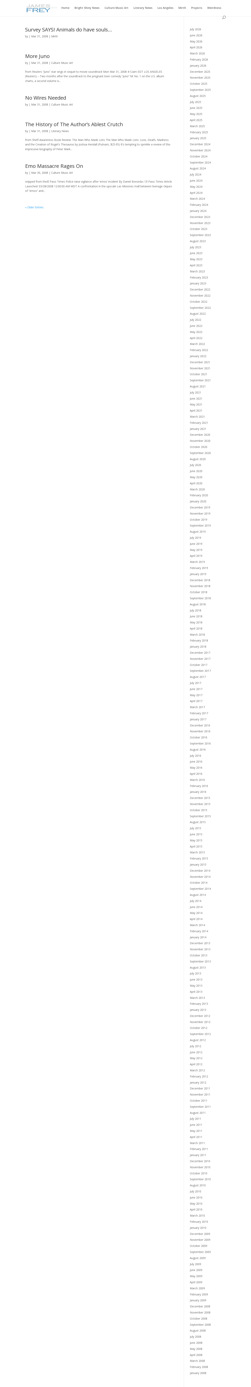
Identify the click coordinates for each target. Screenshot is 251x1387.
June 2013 (196, 979)
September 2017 (200, 671)
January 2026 (198, 65)
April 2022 (196, 338)
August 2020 (198, 459)
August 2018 (198, 604)
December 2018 (200, 580)
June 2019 (196, 544)
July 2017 (195, 683)
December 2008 (200, 1306)
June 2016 (196, 761)
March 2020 (197, 489)
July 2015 (195, 828)
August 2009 (198, 1258)
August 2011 (198, 1113)
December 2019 (200, 507)
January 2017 (198, 719)
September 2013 (200, 961)
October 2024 (198, 156)
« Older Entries (34, 207)
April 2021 (196, 410)
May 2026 (196, 41)
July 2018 (195, 610)
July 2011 (195, 1118)
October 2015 (198, 810)
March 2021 (197, 416)
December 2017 (200, 652)
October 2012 (198, 1028)
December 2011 (200, 1088)
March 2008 (197, 1361)
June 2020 (196, 471)
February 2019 (199, 568)
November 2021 (200, 368)
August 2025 (198, 96)
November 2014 (200, 877)
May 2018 (196, 622)
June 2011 (196, 1125)
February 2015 (199, 858)
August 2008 (198, 1330)
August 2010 (198, 1185)
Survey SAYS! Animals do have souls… (68, 29)
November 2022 (200, 295)
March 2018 (197, 634)
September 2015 (200, 816)
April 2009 (196, 1282)
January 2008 (198, 1373)
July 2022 (195, 320)
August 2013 (198, 967)
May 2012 (196, 1058)
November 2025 (200, 77)
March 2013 (197, 998)
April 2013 (196, 992)
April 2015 (196, 846)
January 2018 (198, 646)
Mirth (182, 8)
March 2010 (197, 1215)
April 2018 (196, 628)
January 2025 (198, 138)
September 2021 (200, 380)
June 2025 (196, 108)
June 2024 (196, 180)
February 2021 (199, 423)
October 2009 (198, 1246)
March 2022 (197, 344)
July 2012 (195, 1046)
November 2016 (200, 731)
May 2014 (196, 913)
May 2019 (196, 550)
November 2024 (200, 150)
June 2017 (196, 689)
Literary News (143, 8)
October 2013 (198, 955)
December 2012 (200, 1016)
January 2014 (198, 937)
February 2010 (199, 1221)
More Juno (37, 56)
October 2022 (198, 301)
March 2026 (197, 53)
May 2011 (196, 1131)
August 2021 (198, 386)
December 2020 (200, 435)
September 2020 (200, 453)
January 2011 (198, 1155)
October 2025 (198, 83)
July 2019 (195, 538)
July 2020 (195, 465)
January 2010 (198, 1228)
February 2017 (199, 713)
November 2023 (200, 223)
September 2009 (200, 1252)
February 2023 (199, 277)
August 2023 (198, 241)
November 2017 (200, 659)
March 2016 (197, 780)
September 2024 (200, 162)
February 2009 (199, 1294)
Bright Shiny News (87, 8)
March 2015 (197, 852)
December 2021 (200, 362)
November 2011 (200, 1094)
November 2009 (200, 1240)
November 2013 (200, 949)
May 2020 (196, 477)
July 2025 (195, 102)
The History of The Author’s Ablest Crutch (74, 124)
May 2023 (196, 259)
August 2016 (198, 749)
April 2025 (196, 120)
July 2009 (195, 1264)
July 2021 (195, 392)
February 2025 (199, 132)
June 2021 (196, 398)
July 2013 (195, 973)
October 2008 (198, 1318)
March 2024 (197, 198)
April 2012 (196, 1064)
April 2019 (196, 556)
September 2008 (200, 1324)
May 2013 (196, 985)
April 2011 (196, 1137)
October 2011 (198, 1100)
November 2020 (200, 441)
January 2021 (198, 429)
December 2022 (200, 289)
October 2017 (198, 665)
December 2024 (200, 144)
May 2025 (196, 114)
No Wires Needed (45, 97)
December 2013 (200, 943)
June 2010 (196, 1197)
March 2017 (197, 707)
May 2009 (196, 1276)
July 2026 (195, 29)
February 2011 (199, 1149)
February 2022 (199, 350)
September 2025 (200, 90)
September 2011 (200, 1106)
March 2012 (197, 1070)
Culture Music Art (116, 8)
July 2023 (195, 247)
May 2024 (196, 186)
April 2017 (196, 701)
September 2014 (200, 889)
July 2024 (195, 174)
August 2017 (198, 677)
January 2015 (198, 864)
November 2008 (200, 1312)
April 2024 (196, 193)
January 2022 (198, 356)
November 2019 (200, 513)
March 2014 (197, 925)
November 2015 (200, 804)
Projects (196, 8)
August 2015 (198, 822)
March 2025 (197, 126)
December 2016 (200, 725)
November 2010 (200, 1167)
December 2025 (200, 72)
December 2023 (200, 217)
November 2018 (200, 586)
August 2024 (198, 168)
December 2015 (200, 798)
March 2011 (197, 1143)
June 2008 (196, 1343)
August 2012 (198, 1040)
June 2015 (196, 834)
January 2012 (198, 1082)
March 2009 (197, 1288)
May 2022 (196, 332)
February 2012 (199, 1076)
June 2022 (196, 326)
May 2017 (196, 695)
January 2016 (198, 792)
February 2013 (199, 1004)
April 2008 (196, 1355)
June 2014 (196, 907)
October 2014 (198, 882)
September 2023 (200, 235)
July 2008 (195, 1336)
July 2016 (195, 755)
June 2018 (196, 616)
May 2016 (196, 767)
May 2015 (196, 840)
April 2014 (196, 919)
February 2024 (199, 205)
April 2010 (196, 1209)
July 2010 (195, 1191)
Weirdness (214, 8)
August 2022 (198, 313)
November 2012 (200, 1022)
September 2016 (200, 743)
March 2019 (197, 562)
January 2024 (198, 211)
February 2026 (199, 59)
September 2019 (200, 525)
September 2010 (200, 1179)
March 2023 (197, 271)
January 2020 (198, 501)
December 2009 (200, 1234)
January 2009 (198, 1300)
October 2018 (198, 592)
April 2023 (196, 265)
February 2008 (199, 1367)
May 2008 (196, 1349)
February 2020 (199, 495)
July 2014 (195, 901)
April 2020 (196, 483)
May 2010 (196, 1203)
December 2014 (200, 870)
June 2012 (196, 1052)
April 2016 (196, 774)
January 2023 (198, 283)
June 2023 (196, 253)
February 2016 (199, 786)
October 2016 (198, 737)
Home (65, 8)
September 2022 (200, 308)
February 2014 (199, 931)
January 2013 (198, 1010)
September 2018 (200, 598)
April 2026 (196, 47)
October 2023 (198, 229)
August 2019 (198, 531)
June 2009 (196, 1270)
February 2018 (199, 640)
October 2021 (198, 374)
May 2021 (196, 404)
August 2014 (198, 895)
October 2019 (198, 519)
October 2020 (198, 447)
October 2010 (198, 1173)
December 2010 (200, 1161)
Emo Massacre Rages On (54, 165)
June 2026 (196, 35)
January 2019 (198, 574)
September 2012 (200, 1034)
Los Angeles (165, 8)
